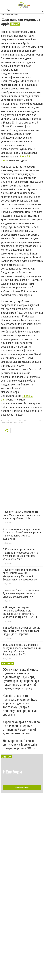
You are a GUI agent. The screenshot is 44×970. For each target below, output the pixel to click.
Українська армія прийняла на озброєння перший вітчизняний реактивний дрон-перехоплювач (21, 727)
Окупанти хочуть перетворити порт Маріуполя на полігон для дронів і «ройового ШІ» (21, 515)
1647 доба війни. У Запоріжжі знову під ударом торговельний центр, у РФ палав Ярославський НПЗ (22, 649)
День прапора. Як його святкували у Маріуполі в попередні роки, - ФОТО (20, 744)
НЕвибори (12, 772)
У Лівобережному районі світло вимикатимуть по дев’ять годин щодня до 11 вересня (22, 631)
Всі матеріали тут (22, 788)
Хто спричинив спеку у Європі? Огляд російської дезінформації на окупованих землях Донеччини (22, 534)
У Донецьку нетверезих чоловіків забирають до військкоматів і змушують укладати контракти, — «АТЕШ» (21, 612)
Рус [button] (8, 10)
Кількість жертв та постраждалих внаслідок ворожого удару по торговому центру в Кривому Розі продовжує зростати (20, 705)
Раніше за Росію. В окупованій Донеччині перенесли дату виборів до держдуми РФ (21, 593)
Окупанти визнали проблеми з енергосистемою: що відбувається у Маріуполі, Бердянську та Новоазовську (21, 574)
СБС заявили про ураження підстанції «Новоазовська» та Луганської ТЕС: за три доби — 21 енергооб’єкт (21, 554)
